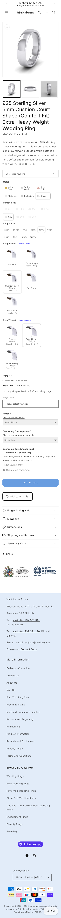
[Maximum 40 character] (29, 455)
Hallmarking (13, 726)
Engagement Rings (17, 816)
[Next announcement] (55, 4)
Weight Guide (25, 320)
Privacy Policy (15, 748)
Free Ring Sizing (16, 704)
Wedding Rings (15, 776)
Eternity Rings (14, 824)
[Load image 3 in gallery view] (49, 89)
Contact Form (28, 649)
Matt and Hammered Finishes (23, 712)
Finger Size (8, 397)
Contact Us (13, 675)
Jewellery (12, 831)
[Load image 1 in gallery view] (11, 89)
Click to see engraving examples (19, 435)
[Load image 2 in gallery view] (30, 89)
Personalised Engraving (20, 719)
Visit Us (11, 690)
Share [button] (9, 553)
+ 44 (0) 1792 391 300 (26, 620)
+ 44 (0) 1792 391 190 (26, 631)
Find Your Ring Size (18, 697)
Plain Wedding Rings (18, 783)
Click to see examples (14, 417)
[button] (6, 12)
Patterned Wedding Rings (21, 790)
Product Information (18, 733)
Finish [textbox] (14, 415)
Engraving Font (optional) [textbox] (19, 433)
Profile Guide (24, 244)
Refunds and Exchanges (20, 741)
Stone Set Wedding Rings (21, 798)
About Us (12, 682)
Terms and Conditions (19, 755)
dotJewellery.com (38, 906)
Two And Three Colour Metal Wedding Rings (28, 807)
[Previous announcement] (6, 4)
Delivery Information (18, 668)
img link (16, 567)
